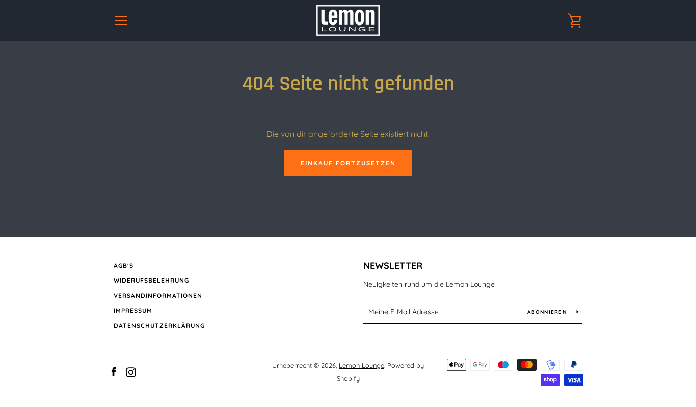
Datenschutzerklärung (159, 325)
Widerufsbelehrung (151, 280)
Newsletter (392, 265)
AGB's (123, 265)
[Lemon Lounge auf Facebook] (114, 371)
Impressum (133, 310)
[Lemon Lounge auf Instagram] (131, 371)
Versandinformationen (158, 295)
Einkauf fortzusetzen (348, 163)
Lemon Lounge (361, 365)
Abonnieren (548, 312)
